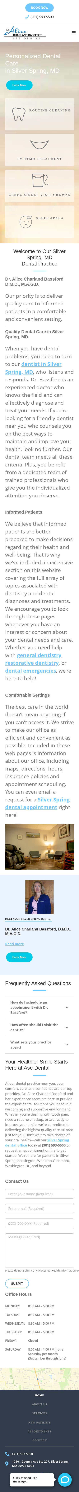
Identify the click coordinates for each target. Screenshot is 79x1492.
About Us (39, 1404)
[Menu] (73, 32)
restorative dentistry (32, 662)
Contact (39, 1440)
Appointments (39, 1431)
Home (39, 1395)
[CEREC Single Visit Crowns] (39, 180)
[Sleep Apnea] (25, 222)
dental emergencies (30, 670)
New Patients (39, 1422)
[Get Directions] (39, 1379)
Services (39, 1413)
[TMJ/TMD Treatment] (39, 144)
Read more (14, 944)
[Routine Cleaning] (18, 114)
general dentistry (39, 655)
